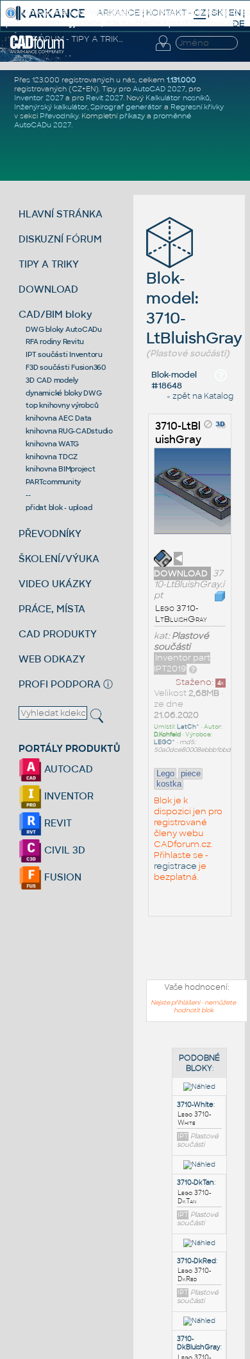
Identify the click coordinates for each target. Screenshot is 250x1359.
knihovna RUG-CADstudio (69, 430)
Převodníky (59, 115)
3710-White (195, 1104)
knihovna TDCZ (52, 456)
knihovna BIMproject (60, 468)
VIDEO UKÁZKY (55, 584)
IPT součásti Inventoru (64, 354)
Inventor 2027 (38, 97)
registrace (175, 866)
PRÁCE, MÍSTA (52, 609)
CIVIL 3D (63, 850)
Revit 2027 (104, 97)
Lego (165, 773)
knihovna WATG (52, 443)
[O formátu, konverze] (192, 668)
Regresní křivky (197, 106)
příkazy (132, 115)
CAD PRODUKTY (58, 634)
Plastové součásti (181, 641)
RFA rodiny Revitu (55, 341)
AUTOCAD (67, 769)
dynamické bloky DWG (63, 392)
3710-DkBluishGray (199, 1343)
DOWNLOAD (48, 289)
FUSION (61, 877)
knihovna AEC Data (59, 418)
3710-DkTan (195, 1182)
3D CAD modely (52, 380)
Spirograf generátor (126, 106)
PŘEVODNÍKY (50, 533)
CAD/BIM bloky (55, 314)
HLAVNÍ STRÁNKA (61, 214)
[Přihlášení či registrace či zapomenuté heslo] (163, 50)
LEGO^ (164, 742)
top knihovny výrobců (62, 405)
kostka (168, 784)
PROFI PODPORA (60, 684)
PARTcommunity (53, 481)
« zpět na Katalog (200, 396)
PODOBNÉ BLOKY (199, 1063)
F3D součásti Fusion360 (66, 367)
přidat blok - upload (59, 507)
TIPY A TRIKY (49, 264)
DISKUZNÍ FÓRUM (60, 239)
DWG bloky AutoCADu (64, 329)
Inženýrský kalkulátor (50, 106)
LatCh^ (188, 727)
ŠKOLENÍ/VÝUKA (59, 558)
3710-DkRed (196, 1261)
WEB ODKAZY (52, 659)
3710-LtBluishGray (178, 432)
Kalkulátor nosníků (178, 97)
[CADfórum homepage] (37, 51)
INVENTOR (68, 796)
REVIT (57, 823)
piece (191, 773)
